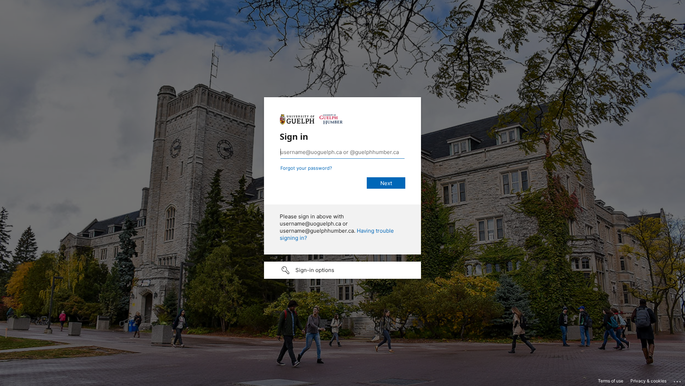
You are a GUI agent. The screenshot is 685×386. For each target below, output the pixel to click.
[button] (342, 270)
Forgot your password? (306, 168)
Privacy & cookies (648, 380)
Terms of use (610, 380)
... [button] (678, 379)
